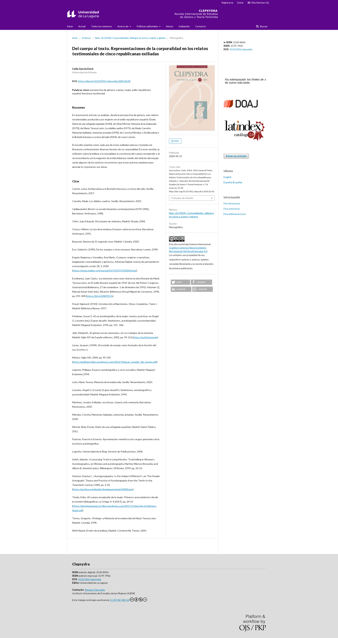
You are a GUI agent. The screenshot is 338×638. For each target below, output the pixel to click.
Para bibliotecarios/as (235, 214)
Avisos (169, 26)
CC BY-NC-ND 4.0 (119, 599)
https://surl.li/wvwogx (145, 337)
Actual (82, 26)
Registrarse (227, 2)
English (227, 177)
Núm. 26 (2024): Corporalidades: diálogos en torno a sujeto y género (130, 38)
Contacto (200, 26)
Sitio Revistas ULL (259, 2)
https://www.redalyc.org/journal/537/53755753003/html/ (104, 270)
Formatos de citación (182, 198)
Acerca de (123, 26)
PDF (176, 141)
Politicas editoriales (148, 26)
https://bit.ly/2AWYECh (100, 295)
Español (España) (233, 182)
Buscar (263, 26)
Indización (184, 26)
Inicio (70, 26)
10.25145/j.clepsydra (241, 49)
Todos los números (101, 26)
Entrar (240, 2)
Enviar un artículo (236, 156)
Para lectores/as (232, 203)
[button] (180, 282)
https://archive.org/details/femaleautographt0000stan (103, 489)
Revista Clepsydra (95, 589)
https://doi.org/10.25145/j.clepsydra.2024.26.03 (104, 81)
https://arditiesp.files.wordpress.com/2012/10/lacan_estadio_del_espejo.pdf (115, 361)
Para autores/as (232, 208)
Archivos (86, 38)
